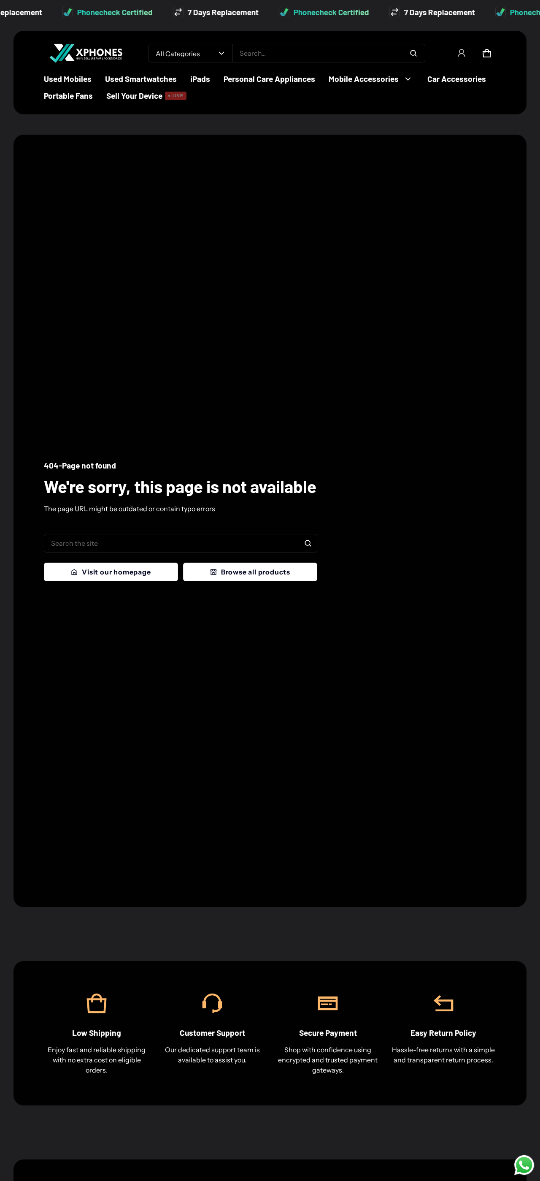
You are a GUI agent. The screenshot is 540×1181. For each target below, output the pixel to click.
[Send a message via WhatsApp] (524, 1165)
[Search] (308, 543)
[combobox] (328, 53)
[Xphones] (86, 53)
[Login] (461, 53)
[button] (487, 53)
